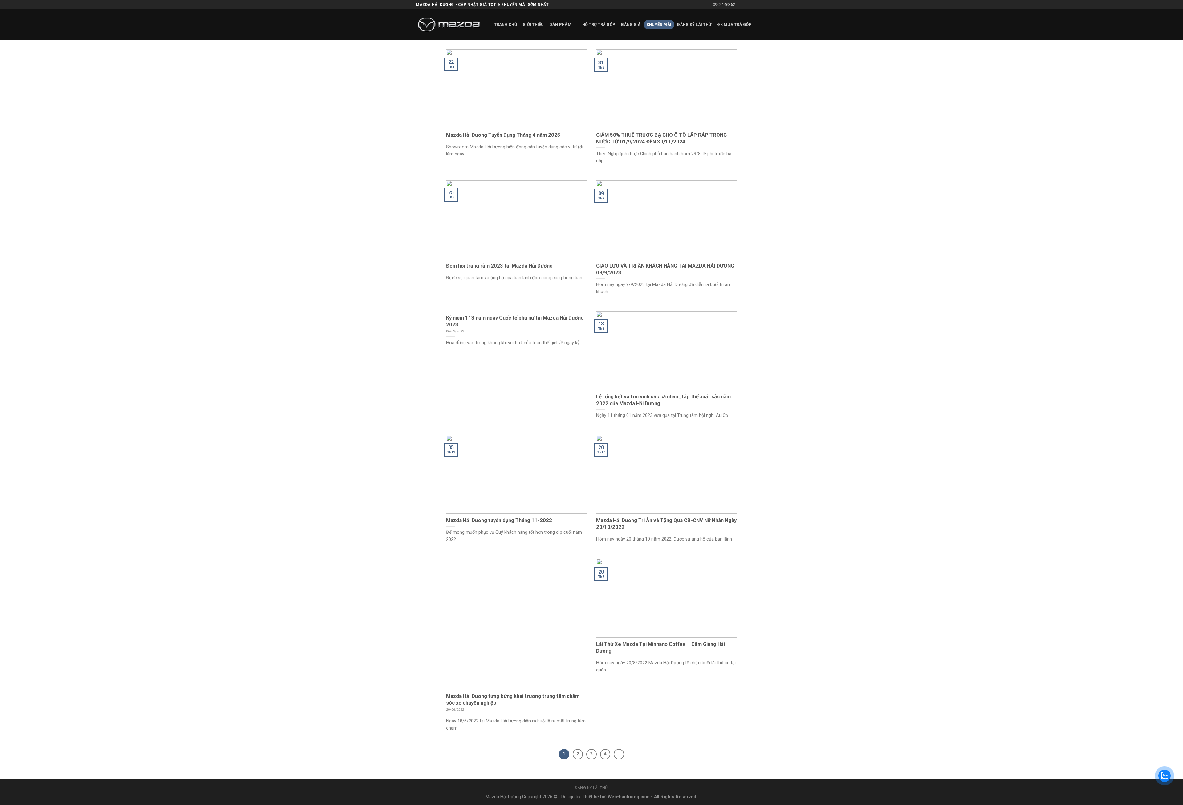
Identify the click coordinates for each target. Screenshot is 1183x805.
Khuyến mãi (659, 24)
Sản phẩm (560, 24)
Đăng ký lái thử (694, 24)
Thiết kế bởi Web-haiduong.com (616, 796)
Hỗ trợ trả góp (599, 24)
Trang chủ (505, 24)
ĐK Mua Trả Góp (734, 24)
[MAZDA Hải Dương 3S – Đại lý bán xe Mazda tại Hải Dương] (449, 24)
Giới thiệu (533, 24)
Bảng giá (630, 24)
